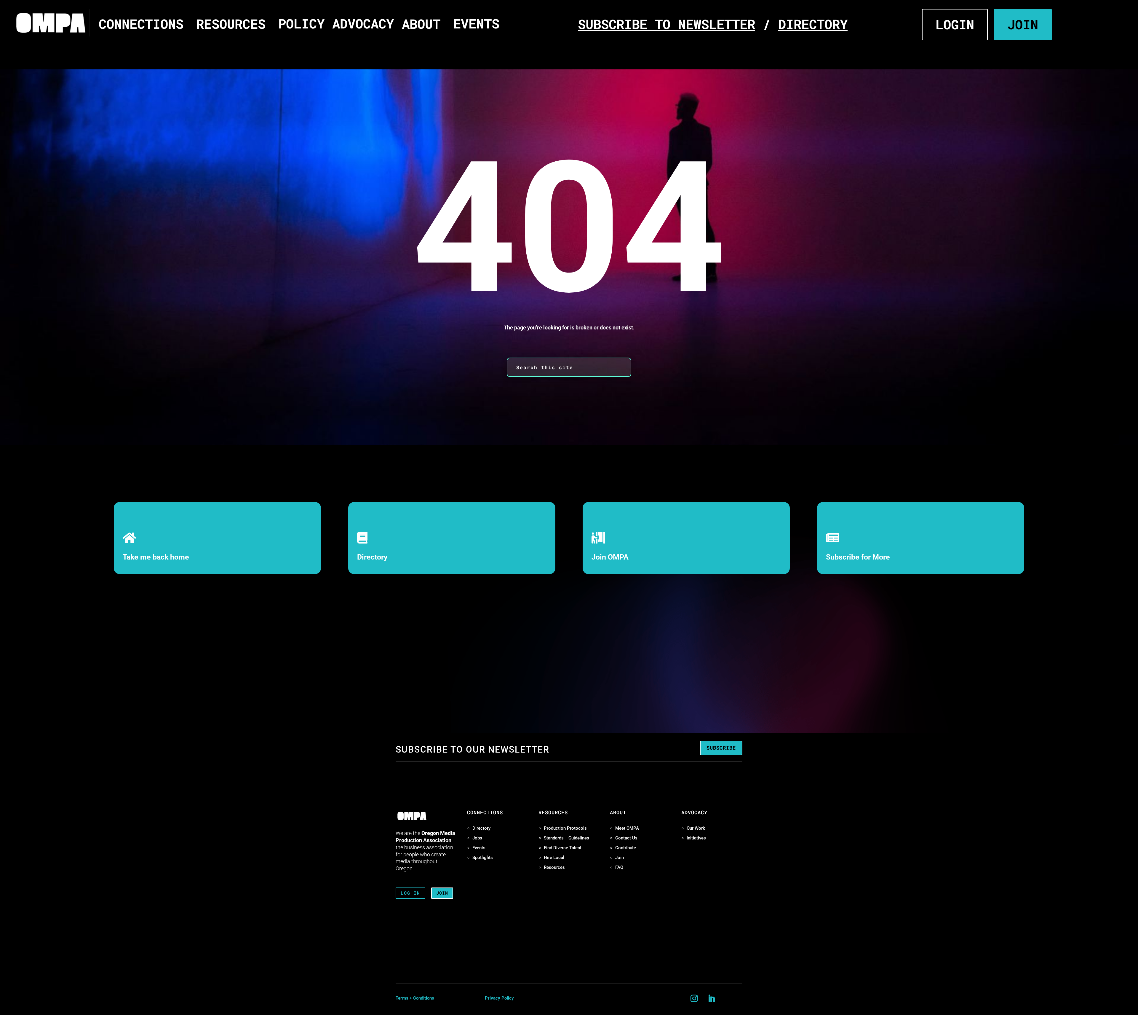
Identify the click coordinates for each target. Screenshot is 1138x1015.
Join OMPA (610, 557)
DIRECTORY (813, 24)
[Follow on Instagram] (694, 998)
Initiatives (696, 838)
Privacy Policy (499, 998)
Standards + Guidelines (566, 838)
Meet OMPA (627, 828)
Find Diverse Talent (562, 847)
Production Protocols (565, 828)
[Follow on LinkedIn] (711, 998)
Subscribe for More (858, 557)
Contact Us (626, 838)
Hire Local (554, 857)
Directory (372, 557)
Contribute (625, 847)
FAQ (619, 867)
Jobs (477, 838)
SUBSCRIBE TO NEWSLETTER (666, 24)
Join (619, 857)
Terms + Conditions (415, 998)
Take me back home (156, 557)
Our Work (696, 828)
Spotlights (482, 857)
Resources (554, 867)
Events (478, 847)
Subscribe (721, 747)
